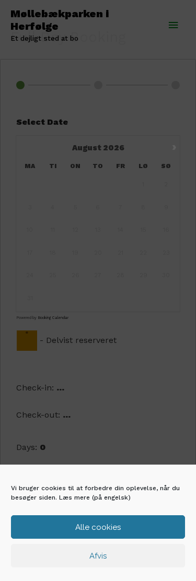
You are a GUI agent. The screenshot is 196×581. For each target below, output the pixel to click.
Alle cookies (98, 527)
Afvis (98, 556)
